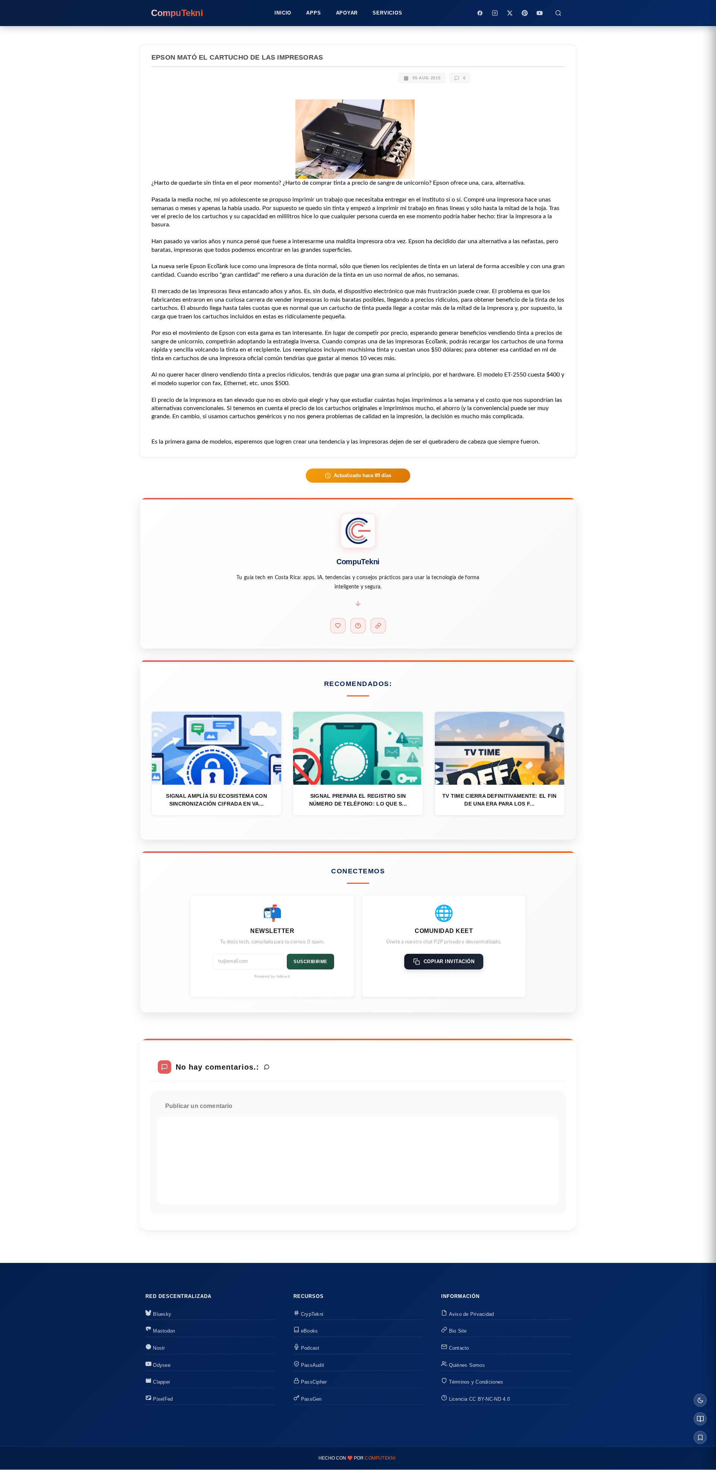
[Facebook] (480, 13)
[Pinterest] (525, 13)
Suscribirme (310, 961)
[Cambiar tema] (700, 1400)
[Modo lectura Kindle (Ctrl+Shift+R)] (700, 1418)
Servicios (387, 13)
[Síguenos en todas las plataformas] (378, 626)
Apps (313, 13)
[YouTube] (540, 13)
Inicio (282, 13)
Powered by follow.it (272, 976)
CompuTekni (380, 1458)
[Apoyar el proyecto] (338, 626)
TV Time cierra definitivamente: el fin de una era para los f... (499, 800)
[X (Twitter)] (510, 13)
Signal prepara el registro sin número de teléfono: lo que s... (358, 800)
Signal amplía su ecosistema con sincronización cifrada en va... (216, 800)
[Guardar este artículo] (700, 1437)
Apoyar (347, 13)
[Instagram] (495, 13)
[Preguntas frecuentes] (358, 626)
